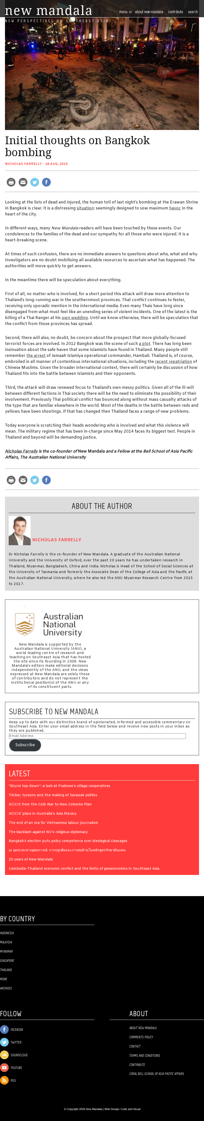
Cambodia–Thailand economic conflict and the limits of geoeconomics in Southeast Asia (84, 869)
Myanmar (6, 952)
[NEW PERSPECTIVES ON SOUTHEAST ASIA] (48, 10)
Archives (6, 988)
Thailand (6, 970)
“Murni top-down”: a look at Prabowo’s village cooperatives (59, 786)
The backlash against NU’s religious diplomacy (48, 832)
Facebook (16, 1030)
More (3, 979)
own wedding (75, 318)
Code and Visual (130, 1109)
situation (85, 208)
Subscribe (25, 745)
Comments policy (141, 1037)
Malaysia (6, 942)
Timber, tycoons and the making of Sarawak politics (53, 795)
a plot (144, 343)
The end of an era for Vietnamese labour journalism (53, 823)
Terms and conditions (144, 1056)
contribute (175, 12)
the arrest (36, 355)
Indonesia (7, 933)
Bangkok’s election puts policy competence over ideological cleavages (68, 841)
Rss (13, 1081)
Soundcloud (19, 1055)
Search (193, 12)
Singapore (7, 961)
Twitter (15, 1043)
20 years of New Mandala (31, 860)
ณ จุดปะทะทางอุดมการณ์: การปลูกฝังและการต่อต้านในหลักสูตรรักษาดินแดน (67, 851)
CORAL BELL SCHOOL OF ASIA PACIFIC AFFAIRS (156, 1074)
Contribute (137, 1065)
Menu (123, 12)
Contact (135, 1047)
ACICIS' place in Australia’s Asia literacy (43, 814)
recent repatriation (173, 361)
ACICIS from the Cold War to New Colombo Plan (50, 805)
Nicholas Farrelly (23, 164)
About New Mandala (149, 12)
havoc (175, 208)
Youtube (16, 1068)
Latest (19, 774)
